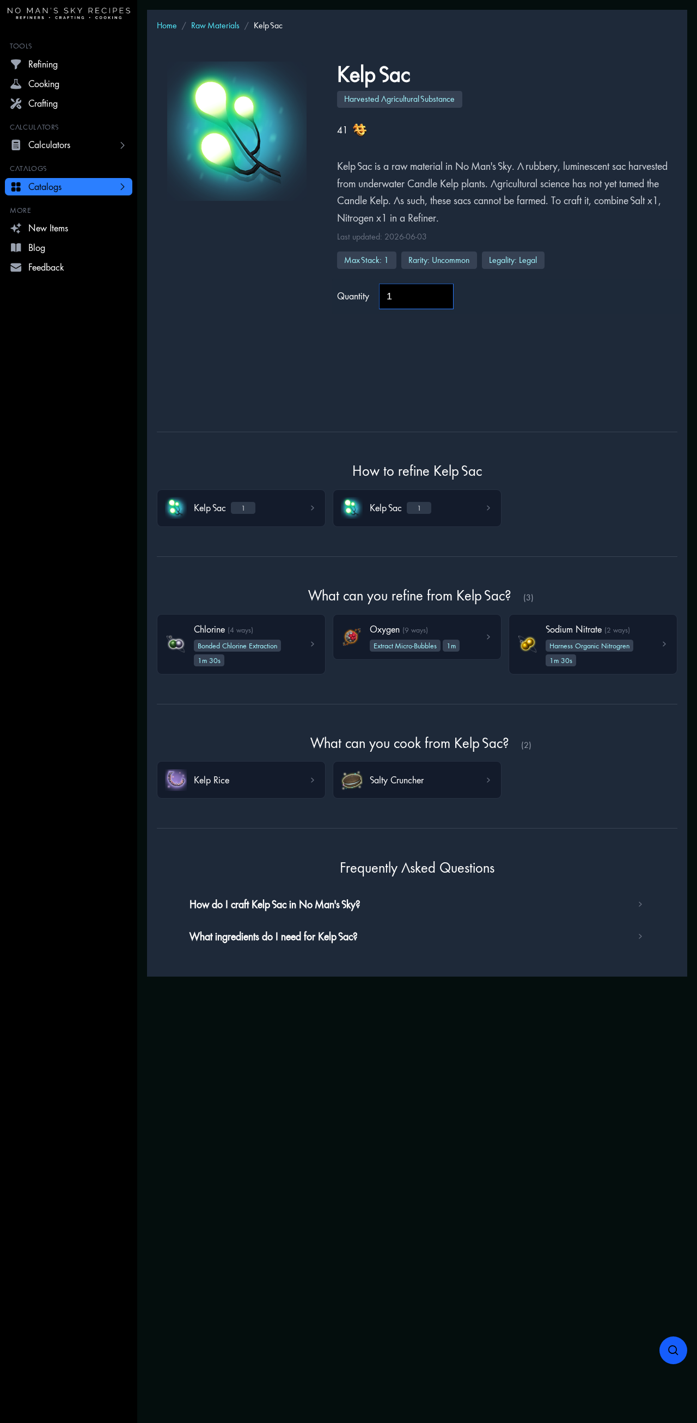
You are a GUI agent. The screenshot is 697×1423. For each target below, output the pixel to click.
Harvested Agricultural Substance (399, 99)
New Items (48, 228)
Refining (43, 64)
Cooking (43, 83)
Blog (36, 247)
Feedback (46, 267)
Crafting (43, 103)
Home (167, 25)
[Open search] (673, 1350)
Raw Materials (215, 25)
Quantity (353, 296)
